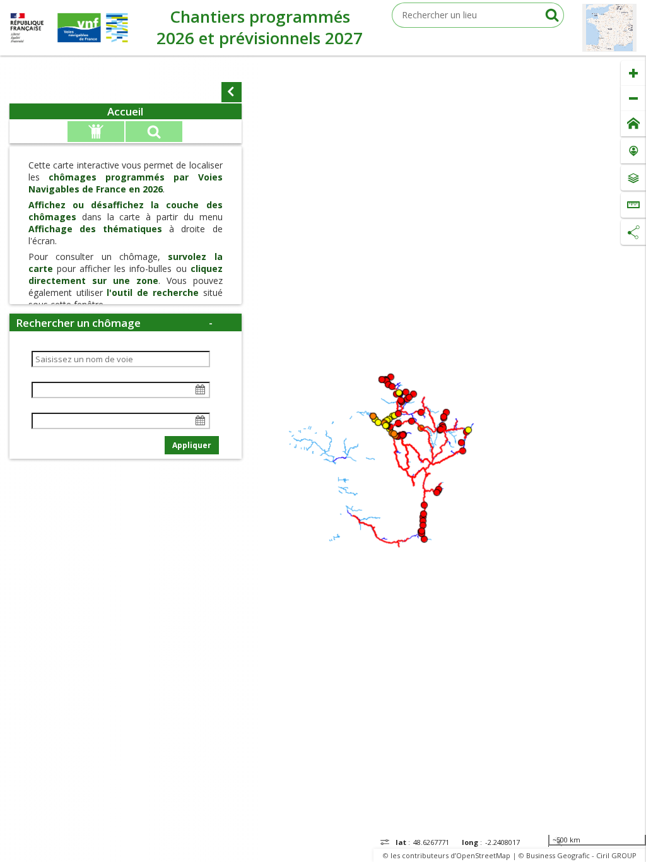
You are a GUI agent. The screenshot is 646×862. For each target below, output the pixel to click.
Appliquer (191, 445)
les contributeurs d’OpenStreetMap (450, 855)
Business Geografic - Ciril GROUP (581, 855)
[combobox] (478, 15)
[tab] (125, 111)
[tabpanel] (125, 289)
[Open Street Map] (609, 28)
